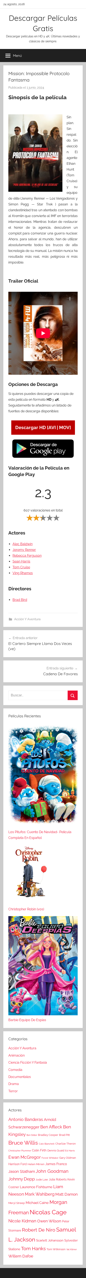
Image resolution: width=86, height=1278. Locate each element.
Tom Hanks (33, 1248)
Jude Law (42, 1179)
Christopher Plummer (19, 1150)
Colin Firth (39, 1150)
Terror (13, 1091)
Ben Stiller (32, 1135)
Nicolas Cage (48, 1212)
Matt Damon (66, 1194)
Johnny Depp (21, 1179)
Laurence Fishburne (36, 1187)
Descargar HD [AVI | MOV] (43, 427)
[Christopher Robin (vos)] (29, 875)
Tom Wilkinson (56, 1249)
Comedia (15, 1070)
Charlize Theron (65, 1143)
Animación (16, 1055)
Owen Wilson (49, 1221)
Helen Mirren (36, 1164)
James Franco (56, 1164)
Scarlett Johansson (49, 1240)
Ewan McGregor (24, 1157)
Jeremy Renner (24, 550)
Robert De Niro (38, 1230)
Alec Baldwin (23, 544)
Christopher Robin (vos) (26, 909)
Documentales (19, 1077)
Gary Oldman (67, 1157)
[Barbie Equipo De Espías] (43, 966)
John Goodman (52, 1171)
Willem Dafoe (20, 1256)
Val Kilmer (71, 1249)
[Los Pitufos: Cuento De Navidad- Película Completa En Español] (43, 776)
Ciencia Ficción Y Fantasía (27, 1062)
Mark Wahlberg (39, 1194)
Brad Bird (20, 600)
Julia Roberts (58, 1179)
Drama (13, 1084)
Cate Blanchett (46, 1143)
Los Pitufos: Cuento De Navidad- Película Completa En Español (39, 835)
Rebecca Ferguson (27, 556)
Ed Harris (70, 1150)
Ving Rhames (23, 573)
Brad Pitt (64, 1134)
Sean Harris (21, 561)
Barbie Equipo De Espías (27, 1020)
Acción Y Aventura (27, 619)
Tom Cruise (21, 567)
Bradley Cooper (48, 1134)
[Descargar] (43, 457)
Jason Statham (21, 1171)
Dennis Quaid (55, 1150)
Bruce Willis (23, 1143)
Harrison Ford (17, 1164)
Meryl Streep (16, 1203)
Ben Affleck (51, 1126)
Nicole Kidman (22, 1220)
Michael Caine (37, 1203)
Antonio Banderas (25, 1119)
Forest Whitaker (50, 1158)
